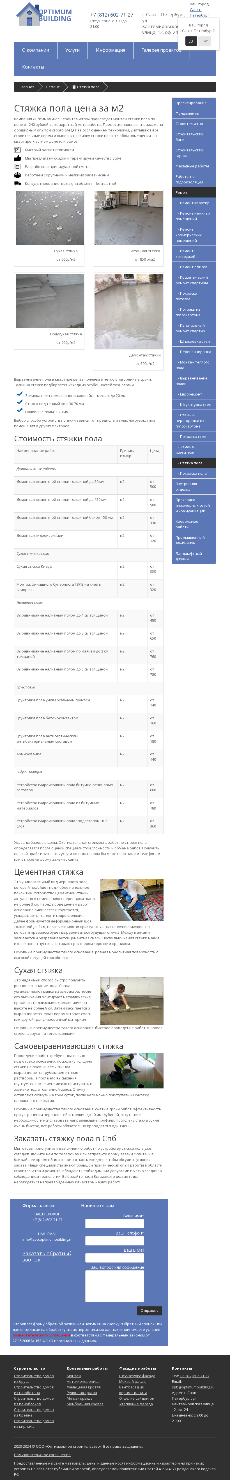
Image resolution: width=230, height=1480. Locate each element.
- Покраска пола (191, 473)
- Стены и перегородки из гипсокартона (190, 420)
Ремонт (182, 192)
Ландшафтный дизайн (189, 556)
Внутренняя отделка (186, 486)
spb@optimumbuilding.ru (193, 1387)
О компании (35, 50)
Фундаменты (187, 113)
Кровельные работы (187, 524)
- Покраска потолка (186, 296)
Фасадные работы (192, 166)
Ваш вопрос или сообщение (117, 1267)
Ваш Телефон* (130, 1233)
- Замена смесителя (185, 449)
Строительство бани (189, 136)
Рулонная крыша (82, 1392)
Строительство (189, 123)
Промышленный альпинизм (190, 540)
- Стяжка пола (189, 462)
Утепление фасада (136, 1403)
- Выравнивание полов (192, 381)
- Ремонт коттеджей (185, 253)
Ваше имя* (133, 1215)
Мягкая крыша (80, 1398)
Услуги (72, 50)
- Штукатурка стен (193, 404)
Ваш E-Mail (134, 1250)
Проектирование (191, 102)
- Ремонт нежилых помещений (193, 216)
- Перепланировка (193, 351)
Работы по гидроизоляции (189, 179)
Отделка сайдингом (137, 1398)
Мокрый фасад (132, 1381)
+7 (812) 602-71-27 (194, 1375)
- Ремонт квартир (193, 202)
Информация (110, 50)
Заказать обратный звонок (47, 1256)
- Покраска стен (191, 436)
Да (191, 41)
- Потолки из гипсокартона (188, 312)
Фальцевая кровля (84, 1387)
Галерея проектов (161, 50)
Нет (205, 41)
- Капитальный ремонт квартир (190, 328)
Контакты (33, 67)
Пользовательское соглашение (42, 1454)
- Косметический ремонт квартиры (192, 280)
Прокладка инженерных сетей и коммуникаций (193, 505)
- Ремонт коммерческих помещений (189, 235)
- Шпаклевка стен (193, 341)
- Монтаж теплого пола (193, 365)
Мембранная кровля (85, 1403)
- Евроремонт (189, 394)
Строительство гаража (189, 152)
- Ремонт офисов (192, 266)
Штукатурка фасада (137, 1375)
